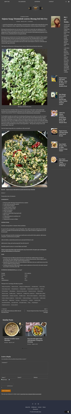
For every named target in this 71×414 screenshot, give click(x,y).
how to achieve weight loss (32, 295)
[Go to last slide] (4, 335)
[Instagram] (69, 2)
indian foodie (35, 298)
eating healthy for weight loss (33, 288)
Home (44, 407)
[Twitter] (35, 404)
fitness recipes (5, 293)
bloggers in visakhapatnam (24, 286)
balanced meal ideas (6, 286)
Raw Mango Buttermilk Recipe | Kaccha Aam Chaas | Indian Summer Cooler (63, 99)
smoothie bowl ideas (6, 302)
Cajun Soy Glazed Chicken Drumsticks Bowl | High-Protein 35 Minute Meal (63, 117)
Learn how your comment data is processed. (30, 394)
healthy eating (12, 293)
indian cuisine (18, 298)
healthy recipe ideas (14, 295)
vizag (29, 302)
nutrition (31, 300)
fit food (42, 288)
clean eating (42, 286)
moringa (18, 300)
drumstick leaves (14, 288)
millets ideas (11, 300)
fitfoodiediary (12, 291)
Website (35, 377)
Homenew (35, 409)
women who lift (14, 304)
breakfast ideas (35, 286)
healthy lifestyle (5, 295)
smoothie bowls (14, 302)
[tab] (22, 348)
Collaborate (22, 1)
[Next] (45, 335)
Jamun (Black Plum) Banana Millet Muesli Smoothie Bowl (11, 311)
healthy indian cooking (40, 293)
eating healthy (23, 288)
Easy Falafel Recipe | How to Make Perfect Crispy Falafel (63, 147)
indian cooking (42, 295)
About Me (6, 1)
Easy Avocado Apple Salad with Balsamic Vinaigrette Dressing (35, 340)
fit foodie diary (5, 291)
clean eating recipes (6, 288)
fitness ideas (40, 291)
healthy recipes (22, 295)
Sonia (19, 21)
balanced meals (14, 286)
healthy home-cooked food (28, 293)
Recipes (27, 16)
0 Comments (30, 21)
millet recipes (5, 300)
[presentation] (13, 329)
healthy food (19, 293)
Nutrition (23, 16)
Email (19, 377)
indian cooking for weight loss (8, 298)
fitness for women (32, 291)
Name (3, 377)
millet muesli (42, 298)
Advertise (37, 1)
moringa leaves (24, 300)
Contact (51, 1)
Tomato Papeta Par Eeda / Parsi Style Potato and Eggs (37, 311)
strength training (22, 302)
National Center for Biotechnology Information (28, 112)
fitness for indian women (22, 291)
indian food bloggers (27, 298)
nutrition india (37, 300)
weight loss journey (6, 304)
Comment (4, 362)
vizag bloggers (35, 302)
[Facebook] (66, 2)
